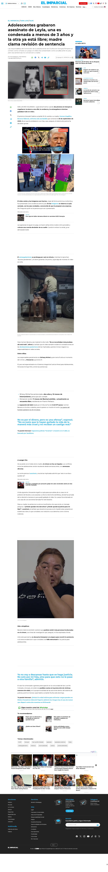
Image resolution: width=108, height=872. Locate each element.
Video (70, 742)
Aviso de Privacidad (36, 814)
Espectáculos (12, 814)
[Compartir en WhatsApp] (32, 57)
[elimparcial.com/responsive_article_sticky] (107, 864)
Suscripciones (35, 831)
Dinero (10, 809)
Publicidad (34, 834)
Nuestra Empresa (36, 822)
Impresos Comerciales (37, 812)
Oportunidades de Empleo (39, 824)
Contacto (33, 829)
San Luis (24, 21)
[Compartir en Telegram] (42, 57)
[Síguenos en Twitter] (93, 3)
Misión (33, 819)
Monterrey (54, 7)
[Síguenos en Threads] (103, 3)
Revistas (78, 7)
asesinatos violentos (60, 742)
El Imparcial (13, 21)
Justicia (52, 745)
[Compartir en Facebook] (35, 57)
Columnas (62, 7)
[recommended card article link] (20, 217)
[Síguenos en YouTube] (98, 3)
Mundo (10, 804)
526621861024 (70, 801)
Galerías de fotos (13, 829)
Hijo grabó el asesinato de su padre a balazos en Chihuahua (62, 718)
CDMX (30, 7)
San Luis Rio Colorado (37, 742)
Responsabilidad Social (37, 817)
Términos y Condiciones (87, 828)
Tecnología (11, 819)
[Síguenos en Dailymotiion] (99, 836)
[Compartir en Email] (45, 57)
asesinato (49, 742)
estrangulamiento (23, 745)
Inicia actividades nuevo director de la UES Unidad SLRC (62, 728)
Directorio (34, 826)
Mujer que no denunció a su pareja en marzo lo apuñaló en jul (34, 718)
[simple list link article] (87, 53)
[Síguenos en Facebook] (91, 3)
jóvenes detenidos (62, 745)
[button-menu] (2, 3)
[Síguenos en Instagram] (96, 3)
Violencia (33, 745)
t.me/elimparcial (94, 801)
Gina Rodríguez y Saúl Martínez (18, 56)
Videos (10, 831)
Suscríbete (83, 3)
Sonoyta (27, 742)
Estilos (10, 817)
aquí (52, 709)
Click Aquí (69, 811)
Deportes (10, 812)
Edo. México (37, 7)
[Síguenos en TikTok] (101, 3)
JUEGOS (24, 7)
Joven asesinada (43, 745)
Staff (32, 810)
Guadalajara (46, 7)
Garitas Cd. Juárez (99, 6)
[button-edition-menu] (93, 7)
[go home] (13, 847)
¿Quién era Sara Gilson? (33, 726)
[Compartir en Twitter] (39, 57)
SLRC (32, 21)
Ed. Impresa (70, 7)
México (10, 802)
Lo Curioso (11, 807)
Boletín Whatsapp (36, 802)
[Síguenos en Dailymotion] (105, 3)
